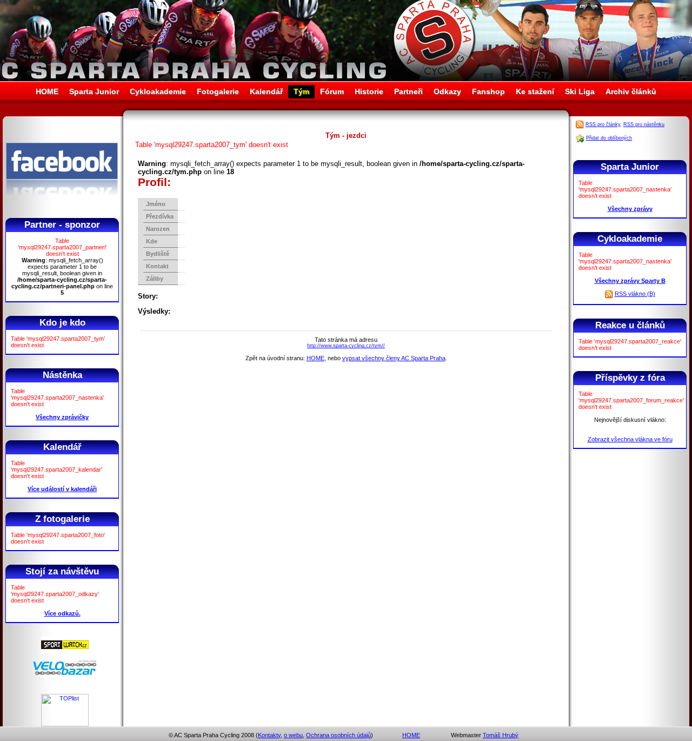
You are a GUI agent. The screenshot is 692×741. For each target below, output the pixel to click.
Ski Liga (580, 91)
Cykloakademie (158, 91)
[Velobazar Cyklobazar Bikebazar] (64, 673)
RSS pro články (602, 124)
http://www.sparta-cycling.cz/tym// (346, 345)
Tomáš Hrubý (500, 735)
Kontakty (269, 735)
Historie (369, 91)
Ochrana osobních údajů (338, 735)
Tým (301, 91)
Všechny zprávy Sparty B (630, 280)
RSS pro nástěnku (643, 124)
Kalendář (266, 91)
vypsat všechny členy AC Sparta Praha (393, 358)
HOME (47, 91)
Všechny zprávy (630, 209)
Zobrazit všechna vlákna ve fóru (630, 439)
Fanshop (488, 91)
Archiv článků (631, 91)
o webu (293, 735)
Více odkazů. (62, 613)
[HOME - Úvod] (346, 79)
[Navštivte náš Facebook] (61, 205)
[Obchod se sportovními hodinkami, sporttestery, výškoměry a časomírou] (65, 651)
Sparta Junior (94, 91)
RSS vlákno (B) (635, 293)
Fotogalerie (218, 91)
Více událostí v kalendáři (62, 489)
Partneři (408, 91)
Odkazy (447, 91)
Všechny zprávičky (62, 417)
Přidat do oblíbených (609, 138)
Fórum (332, 91)
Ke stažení (535, 91)
